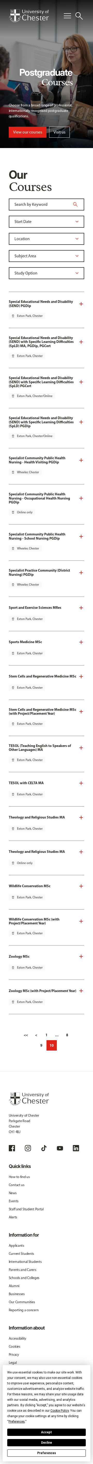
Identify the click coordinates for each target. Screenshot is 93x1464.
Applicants (16, 1245)
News (13, 1193)
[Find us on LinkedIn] (76, 1148)
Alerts (13, 1217)
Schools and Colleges (24, 1278)
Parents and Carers (22, 1270)
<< (26, 1035)
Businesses (17, 1294)
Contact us (17, 1185)
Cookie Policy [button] (59, 1410)
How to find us (19, 1177)
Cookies (14, 1346)
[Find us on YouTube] (60, 1148)
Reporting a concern (24, 1310)
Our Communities (22, 1302)
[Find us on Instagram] (28, 1148)
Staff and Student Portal (26, 1209)
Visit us (59, 132)
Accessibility (17, 1338)
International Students (25, 1262)
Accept (46, 1432)
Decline (46, 1442)
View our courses (27, 132)
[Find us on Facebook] (12, 1148)
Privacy (14, 1354)
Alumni (14, 1286)
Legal (13, 1362)
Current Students (21, 1253)
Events (14, 1201)
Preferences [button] (17, 1421)
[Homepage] (29, 15)
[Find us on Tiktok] (44, 1148)
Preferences (46, 1453)
